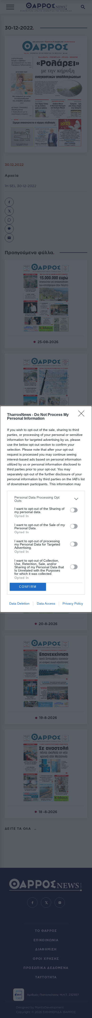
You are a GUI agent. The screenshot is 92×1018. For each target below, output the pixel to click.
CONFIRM (28, 586)
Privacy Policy (73, 603)
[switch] (74, 510)
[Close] (82, 415)
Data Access (46, 603)
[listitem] (46, 499)
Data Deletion (19, 603)
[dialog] (46, 509)
